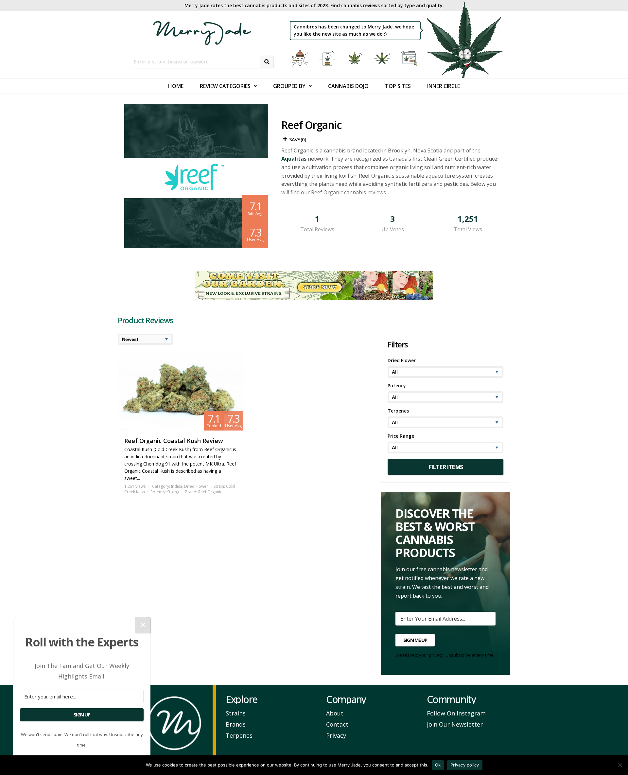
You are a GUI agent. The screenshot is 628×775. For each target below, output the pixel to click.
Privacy (336, 735)
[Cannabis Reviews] (328, 58)
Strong (173, 492)
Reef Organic (210, 492)
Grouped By (289, 86)
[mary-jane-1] (314, 298)
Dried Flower (196, 486)
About (334, 713)
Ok (438, 764)
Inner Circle (443, 86)
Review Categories (225, 86)
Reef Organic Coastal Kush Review (173, 441)
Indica (176, 486)
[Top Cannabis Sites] (410, 58)
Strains (236, 713)
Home (175, 86)
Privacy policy (464, 764)
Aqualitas (293, 158)
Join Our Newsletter (455, 724)
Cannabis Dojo (348, 86)
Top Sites (398, 86)
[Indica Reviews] (355, 58)
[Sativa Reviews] (383, 58)
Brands (236, 724)
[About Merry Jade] (301, 58)
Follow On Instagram (456, 713)
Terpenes (239, 735)
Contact (337, 724)
